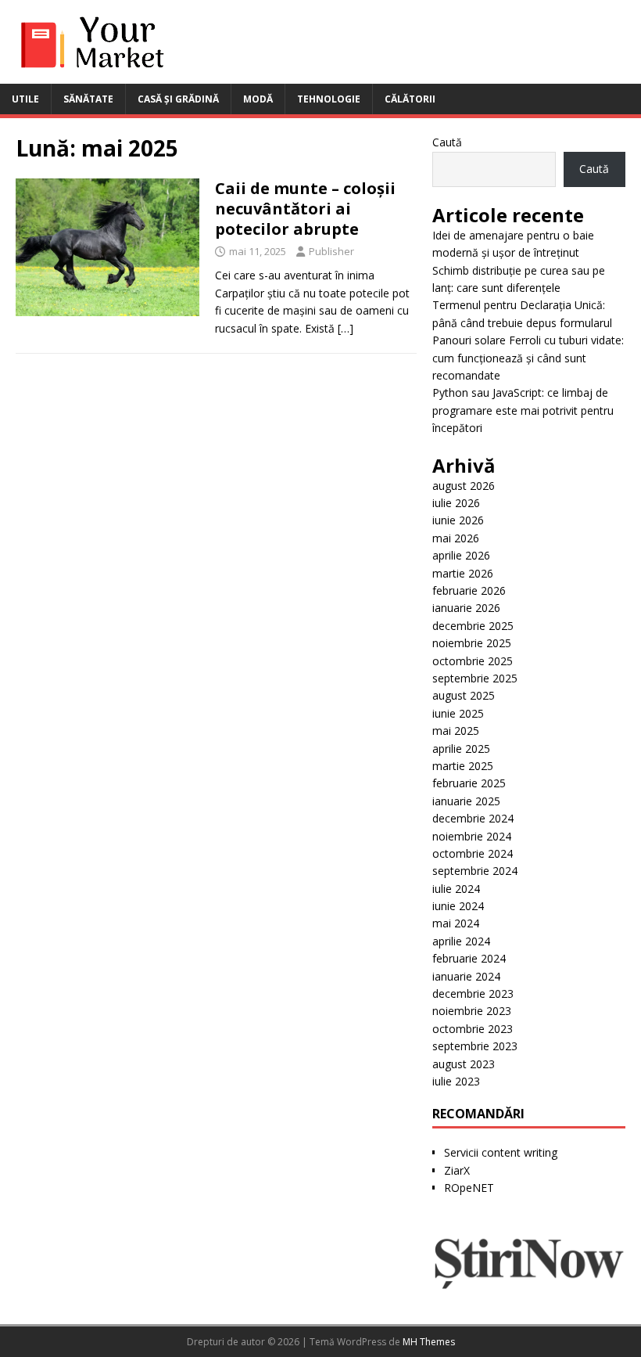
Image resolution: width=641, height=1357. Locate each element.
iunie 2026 (458, 520)
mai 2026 (455, 538)
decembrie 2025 (473, 625)
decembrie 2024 (473, 818)
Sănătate (88, 99)
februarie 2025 (469, 783)
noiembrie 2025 (471, 642)
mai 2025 (455, 730)
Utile (25, 99)
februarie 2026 (469, 590)
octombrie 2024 (472, 853)
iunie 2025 (458, 713)
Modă (258, 99)
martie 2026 (462, 573)
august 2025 (463, 695)
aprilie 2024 (461, 941)
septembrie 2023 (474, 1045)
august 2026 (463, 485)
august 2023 (463, 1063)
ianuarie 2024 (466, 976)
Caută (447, 142)
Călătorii (410, 99)
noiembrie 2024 (471, 836)
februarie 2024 (469, 958)
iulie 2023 (456, 1081)
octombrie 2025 (472, 660)
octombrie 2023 (472, 1028)
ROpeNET (469, 1187)
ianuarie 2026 (466, 607)
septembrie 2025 (474, 678)
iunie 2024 (458, 905)
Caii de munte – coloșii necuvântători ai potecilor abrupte (305, 208)
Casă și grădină (178, 99)
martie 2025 (462, 765)
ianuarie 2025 (466, 801)
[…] (345, 328)
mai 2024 (455, 923)
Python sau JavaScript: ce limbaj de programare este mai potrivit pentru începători (523, 410)
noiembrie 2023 (471, 1010)
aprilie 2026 (461, 555)
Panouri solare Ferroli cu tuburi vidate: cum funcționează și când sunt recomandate (528, 358)
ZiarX (457, 1170)
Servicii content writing (500, 1152)
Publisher (331, 251)
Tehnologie (328, 99)
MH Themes (429, 1341)
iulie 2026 (456, 502)
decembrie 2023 (473, 993)
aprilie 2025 (461, 748)
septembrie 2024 (474, 870)
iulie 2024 (456, 888)
